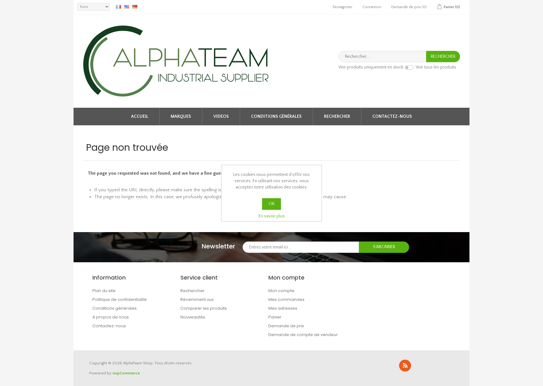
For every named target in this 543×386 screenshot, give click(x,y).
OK (272, 203)
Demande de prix (286, 326)
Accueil (139, 116)
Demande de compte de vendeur (303, 335)
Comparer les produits (203, 308)
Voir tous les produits (436, 67)
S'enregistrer (342, 7)
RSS (405, 366)
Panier (275, 317)
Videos (221, 116)
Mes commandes (286, 299)
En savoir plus (272, 216)
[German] (135, 7)
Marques (181, 116)
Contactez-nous (392, 116)
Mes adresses (282, 308)
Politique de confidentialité (119, 299)
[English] (126, 7)
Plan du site (104, 291)
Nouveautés (192, 317)
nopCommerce (126, 373)
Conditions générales (276, 116)
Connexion (371, 7)
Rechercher (337, 116)
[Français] (118, 7)
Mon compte (281, 291)
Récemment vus (197, 299)
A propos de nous (110, 317)
